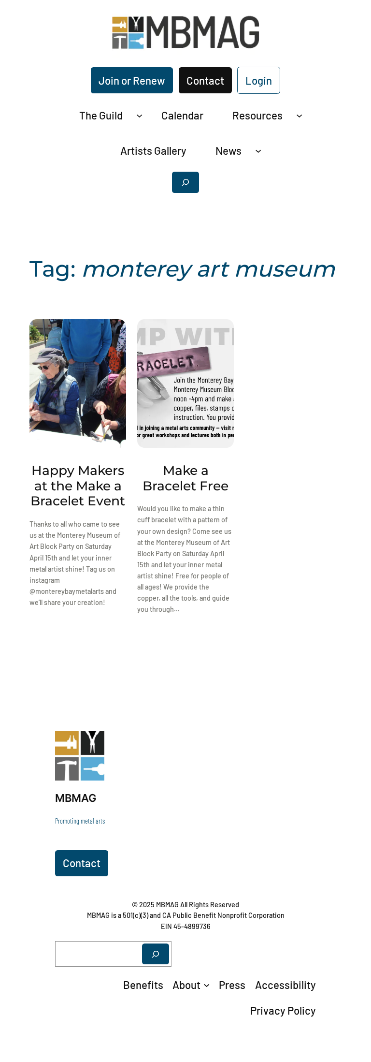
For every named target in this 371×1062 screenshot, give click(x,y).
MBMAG (76, 797)
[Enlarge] (92, 744)
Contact (205, 80)
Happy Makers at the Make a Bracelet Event (77, 486)
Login (258, 80)
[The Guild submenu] (139, 115)
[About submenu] (206, 984)
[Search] (155, 954)
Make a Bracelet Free (185, 478)
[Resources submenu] (299, 115)
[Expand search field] (185, 182)
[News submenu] (258, 150)
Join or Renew (132, 80)
